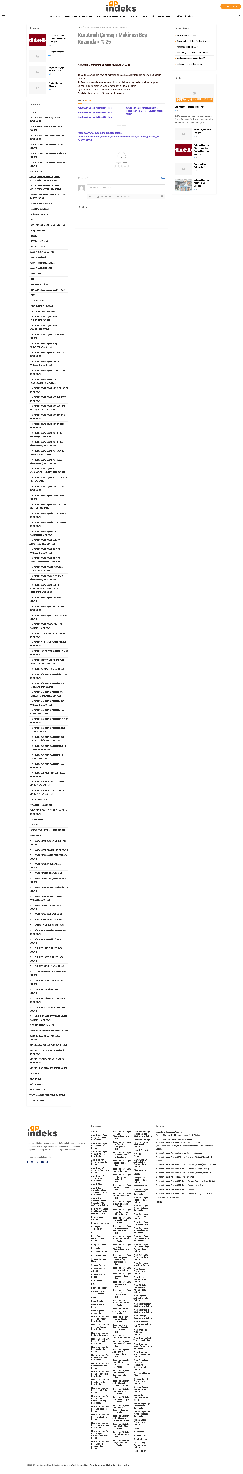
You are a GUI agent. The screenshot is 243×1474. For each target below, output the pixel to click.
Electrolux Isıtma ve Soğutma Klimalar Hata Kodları (48, 653)
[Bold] (90, 196)
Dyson (32, 295)
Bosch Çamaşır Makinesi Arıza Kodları (47, 225)
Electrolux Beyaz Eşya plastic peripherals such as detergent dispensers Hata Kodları (44, 588)
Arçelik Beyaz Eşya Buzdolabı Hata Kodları (45, 128)
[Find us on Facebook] (27, 1162)
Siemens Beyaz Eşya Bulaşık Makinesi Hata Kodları (46, 1052)
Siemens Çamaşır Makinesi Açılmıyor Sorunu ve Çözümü (179, 1153)
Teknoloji (134, 16)
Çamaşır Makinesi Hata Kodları (78, 16)
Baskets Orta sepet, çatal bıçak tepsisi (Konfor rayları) (48, 196)
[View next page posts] (124, 124)
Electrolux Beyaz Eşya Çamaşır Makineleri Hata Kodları (44, 363)
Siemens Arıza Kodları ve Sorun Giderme (48, 1045)
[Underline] (98, 196)
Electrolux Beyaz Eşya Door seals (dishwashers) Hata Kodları (45, 462)
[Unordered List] (110, 196)
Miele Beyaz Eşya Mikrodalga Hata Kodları (45, 907)
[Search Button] (240, 16)
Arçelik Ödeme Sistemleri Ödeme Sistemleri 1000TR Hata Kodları (44, 179)
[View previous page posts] (119, 124)
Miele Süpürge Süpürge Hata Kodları (46, 966)
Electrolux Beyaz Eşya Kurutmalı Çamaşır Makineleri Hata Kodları (45, 560)
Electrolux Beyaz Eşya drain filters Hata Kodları (46, 488)
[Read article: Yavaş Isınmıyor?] (37, 56)
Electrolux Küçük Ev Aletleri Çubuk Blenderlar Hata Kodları (46, 685)
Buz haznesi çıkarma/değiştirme (189, 106)
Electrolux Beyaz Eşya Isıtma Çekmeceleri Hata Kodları (43, 533)
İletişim (189, 16)
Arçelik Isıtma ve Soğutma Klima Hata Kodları (47, 146)
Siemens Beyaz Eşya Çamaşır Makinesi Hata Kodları (46, 1061)
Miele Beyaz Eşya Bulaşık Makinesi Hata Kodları (47, 843)
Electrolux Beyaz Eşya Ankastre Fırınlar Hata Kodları (44, 318)
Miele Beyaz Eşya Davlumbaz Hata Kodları (45, 866)
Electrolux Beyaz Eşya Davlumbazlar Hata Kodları (47, 372)
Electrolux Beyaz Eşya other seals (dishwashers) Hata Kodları (46, 578)
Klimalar (33, 825)
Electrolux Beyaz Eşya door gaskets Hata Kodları (47, 417)
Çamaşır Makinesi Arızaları (42, 263)
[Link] (121, 196)
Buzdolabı (34, 236)
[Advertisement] (129, 56)
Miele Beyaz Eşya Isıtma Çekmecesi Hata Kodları (47, 880)
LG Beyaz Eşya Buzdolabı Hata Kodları (47, 830)
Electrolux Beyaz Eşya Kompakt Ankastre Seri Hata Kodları (44, 542)
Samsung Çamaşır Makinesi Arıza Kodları (44, 1038)
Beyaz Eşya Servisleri (39, 209)
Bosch (32, 220)
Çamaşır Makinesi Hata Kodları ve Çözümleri (174, 1139)
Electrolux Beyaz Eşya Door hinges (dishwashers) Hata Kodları (46, 444)
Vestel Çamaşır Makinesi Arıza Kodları (47, 1095)
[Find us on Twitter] (32, 1162)
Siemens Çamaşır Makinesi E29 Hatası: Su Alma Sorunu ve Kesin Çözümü (185, 1181)
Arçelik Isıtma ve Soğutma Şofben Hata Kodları (48, 164)
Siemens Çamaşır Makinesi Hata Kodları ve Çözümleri (178, 1142)
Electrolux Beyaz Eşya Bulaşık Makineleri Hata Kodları (44, 345)
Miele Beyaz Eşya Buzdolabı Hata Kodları (48, 850)
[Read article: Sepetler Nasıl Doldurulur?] (183, 169)
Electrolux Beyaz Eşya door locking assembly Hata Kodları (46, 453)
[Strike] (102, 196)
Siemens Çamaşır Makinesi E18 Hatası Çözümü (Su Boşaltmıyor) (182, 1169)
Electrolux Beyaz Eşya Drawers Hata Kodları (46, 497)
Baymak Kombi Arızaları (40, 204)
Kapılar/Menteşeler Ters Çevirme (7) (191, 58)
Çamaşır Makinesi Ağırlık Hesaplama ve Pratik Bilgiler (178, 1135)
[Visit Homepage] (121, 6)
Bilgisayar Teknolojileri (41, 214)
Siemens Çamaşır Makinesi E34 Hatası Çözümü (175, 1189)
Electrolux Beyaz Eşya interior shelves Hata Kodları (48, 524)
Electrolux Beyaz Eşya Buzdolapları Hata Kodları (46, 354)
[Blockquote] (114, 196)
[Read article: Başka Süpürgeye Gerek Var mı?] (37, 72)
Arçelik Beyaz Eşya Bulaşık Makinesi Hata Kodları (46, 119)
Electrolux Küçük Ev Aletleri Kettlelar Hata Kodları (48, 721)
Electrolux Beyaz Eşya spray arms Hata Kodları (48, 617)
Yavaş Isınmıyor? (56, 51)
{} (125, 196)
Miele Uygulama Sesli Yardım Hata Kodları (45, 991)
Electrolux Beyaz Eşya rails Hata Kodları (45, 599)
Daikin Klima (35, 274)
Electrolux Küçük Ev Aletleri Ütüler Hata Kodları (47, 765)
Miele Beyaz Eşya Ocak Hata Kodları (46, 914)
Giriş (163, 178)
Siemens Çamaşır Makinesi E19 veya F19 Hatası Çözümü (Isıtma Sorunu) (185, 1173)
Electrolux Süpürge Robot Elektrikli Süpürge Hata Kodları (47, 783)
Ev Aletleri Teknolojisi (40, 805)
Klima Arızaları (36, 819)
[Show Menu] (3, 16)
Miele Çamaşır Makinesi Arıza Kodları (47, 925)
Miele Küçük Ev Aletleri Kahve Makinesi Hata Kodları (48, 932)
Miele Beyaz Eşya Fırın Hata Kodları (45, 873)
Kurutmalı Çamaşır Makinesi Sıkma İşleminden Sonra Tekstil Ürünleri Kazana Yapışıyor (144, 111)
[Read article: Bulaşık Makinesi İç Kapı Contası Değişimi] (183, 185)
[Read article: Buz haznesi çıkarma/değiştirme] (194, 93)
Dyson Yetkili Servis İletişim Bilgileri (98, 1465)
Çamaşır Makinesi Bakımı (40, 268)
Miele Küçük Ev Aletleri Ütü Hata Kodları (45, 941)
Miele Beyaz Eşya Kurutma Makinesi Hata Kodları (48, 889)
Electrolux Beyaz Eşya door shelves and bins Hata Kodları (48, 479)
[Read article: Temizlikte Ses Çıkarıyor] (37, 88)
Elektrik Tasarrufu (38, 799)
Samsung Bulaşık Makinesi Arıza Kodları (48, 1030)
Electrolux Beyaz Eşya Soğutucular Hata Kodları (46, 608)
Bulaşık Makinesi (37, 230)
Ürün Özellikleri (37, 1090)
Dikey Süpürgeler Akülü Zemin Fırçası (47, 290)
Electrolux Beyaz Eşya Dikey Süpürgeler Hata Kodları (48, 390)
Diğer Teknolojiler (38, 284)
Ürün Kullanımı (36, 1084)
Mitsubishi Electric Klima (41, 1025)
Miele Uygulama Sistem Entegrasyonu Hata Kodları (47, 1000)
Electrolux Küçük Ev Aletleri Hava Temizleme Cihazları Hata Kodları (46, 694)
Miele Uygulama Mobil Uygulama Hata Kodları (47, 982)
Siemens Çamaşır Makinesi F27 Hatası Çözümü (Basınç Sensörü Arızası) (185, 1193)
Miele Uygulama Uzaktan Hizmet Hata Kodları (47, 1009)
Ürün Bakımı (35, 1079)
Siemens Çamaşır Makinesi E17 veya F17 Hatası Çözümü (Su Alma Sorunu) (186, 1164)
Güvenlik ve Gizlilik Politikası (167, 1197)
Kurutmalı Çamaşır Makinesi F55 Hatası (96, 117)
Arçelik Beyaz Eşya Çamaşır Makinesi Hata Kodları (46, 137)
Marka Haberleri (166, 16)
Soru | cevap (231, 6)
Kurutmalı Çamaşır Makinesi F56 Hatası (96, 112)
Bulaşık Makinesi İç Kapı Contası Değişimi (193, 41)
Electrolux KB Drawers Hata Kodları (46, 669)
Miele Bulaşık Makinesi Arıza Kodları (46, 919)
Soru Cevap (55, 16)
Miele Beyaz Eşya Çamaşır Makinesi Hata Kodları (48, 857)
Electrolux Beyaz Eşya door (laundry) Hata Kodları (47, 399)
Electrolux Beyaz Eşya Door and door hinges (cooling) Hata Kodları (47, 408)
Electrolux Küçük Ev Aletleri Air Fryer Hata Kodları (48, 676)
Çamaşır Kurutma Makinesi (42, 252)
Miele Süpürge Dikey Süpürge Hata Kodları (45, 950)
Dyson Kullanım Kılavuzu (41, 306)
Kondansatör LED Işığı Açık (187, 47)
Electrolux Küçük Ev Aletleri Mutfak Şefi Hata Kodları (47, 730)
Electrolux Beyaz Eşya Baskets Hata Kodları (46, 336)
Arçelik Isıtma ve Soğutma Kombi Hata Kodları (47, 155)
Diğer (179, 16)
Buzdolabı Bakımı (37, 247)
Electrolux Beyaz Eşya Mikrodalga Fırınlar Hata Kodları (46, 569)
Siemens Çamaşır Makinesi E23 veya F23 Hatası (175, 1177)
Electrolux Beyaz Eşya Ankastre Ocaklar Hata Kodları (44, 327)
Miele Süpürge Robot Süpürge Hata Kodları (46, 959)
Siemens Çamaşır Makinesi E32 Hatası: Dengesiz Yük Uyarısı (180, 1185)
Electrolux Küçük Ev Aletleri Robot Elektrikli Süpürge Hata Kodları (46, 739)
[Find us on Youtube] (42, 1162)
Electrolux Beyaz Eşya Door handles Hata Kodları (46, 426)
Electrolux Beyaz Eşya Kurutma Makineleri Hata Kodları (44, 551)
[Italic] (94, 196)
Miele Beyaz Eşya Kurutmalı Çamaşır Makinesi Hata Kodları (107, 27)
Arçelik (32, 112)
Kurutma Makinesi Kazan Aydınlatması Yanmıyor (57, 38)
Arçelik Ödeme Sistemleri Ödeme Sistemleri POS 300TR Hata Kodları (45, 187)
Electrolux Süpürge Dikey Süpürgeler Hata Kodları (47, 774)
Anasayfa (81, 27)
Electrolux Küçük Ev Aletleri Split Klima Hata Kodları (46, 757)
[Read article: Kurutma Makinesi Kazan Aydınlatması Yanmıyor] (37, 40)
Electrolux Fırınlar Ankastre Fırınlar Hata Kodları (47, 644)
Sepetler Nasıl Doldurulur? (187, 35)
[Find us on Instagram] (37, 1162)
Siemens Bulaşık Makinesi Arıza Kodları (48, 1068)
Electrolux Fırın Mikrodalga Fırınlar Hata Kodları (47, 635)
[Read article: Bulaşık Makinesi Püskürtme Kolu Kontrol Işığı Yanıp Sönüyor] (183, 150)
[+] (129, 196)
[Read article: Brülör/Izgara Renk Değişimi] (183, 134)
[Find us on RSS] (47, 1162)
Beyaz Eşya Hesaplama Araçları (111, 16)
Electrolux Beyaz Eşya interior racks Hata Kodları (47, 515)
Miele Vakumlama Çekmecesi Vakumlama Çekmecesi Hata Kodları (48, 1018)
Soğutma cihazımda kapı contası (190, 64)
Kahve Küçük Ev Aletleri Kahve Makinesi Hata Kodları (48, 812)
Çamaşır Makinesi (37, 257)
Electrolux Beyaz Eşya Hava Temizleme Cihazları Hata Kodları (47, 506)
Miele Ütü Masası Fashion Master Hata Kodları (47, 973)
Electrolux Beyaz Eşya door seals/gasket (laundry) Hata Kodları (47, 470)
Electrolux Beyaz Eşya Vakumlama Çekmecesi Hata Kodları (45, 626)
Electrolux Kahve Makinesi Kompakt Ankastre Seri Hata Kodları (46, 662)
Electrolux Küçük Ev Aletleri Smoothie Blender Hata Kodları (48, 748)
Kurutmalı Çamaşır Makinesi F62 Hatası (96, 108)
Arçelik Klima (35, 171)
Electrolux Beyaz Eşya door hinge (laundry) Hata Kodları (45, 435)
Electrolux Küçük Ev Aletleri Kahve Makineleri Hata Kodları (46, 703)
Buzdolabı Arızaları (38, 241)
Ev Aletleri (148, 16)
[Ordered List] (106, 196)
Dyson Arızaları (37, 301)
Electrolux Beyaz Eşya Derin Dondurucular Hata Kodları (42, 381)
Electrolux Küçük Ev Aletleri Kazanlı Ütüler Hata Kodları (47, 712)
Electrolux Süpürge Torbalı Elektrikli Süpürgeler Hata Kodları (48, 792)
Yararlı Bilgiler (36, 1100)
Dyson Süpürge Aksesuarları (43, 311)
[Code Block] (118, 196)
